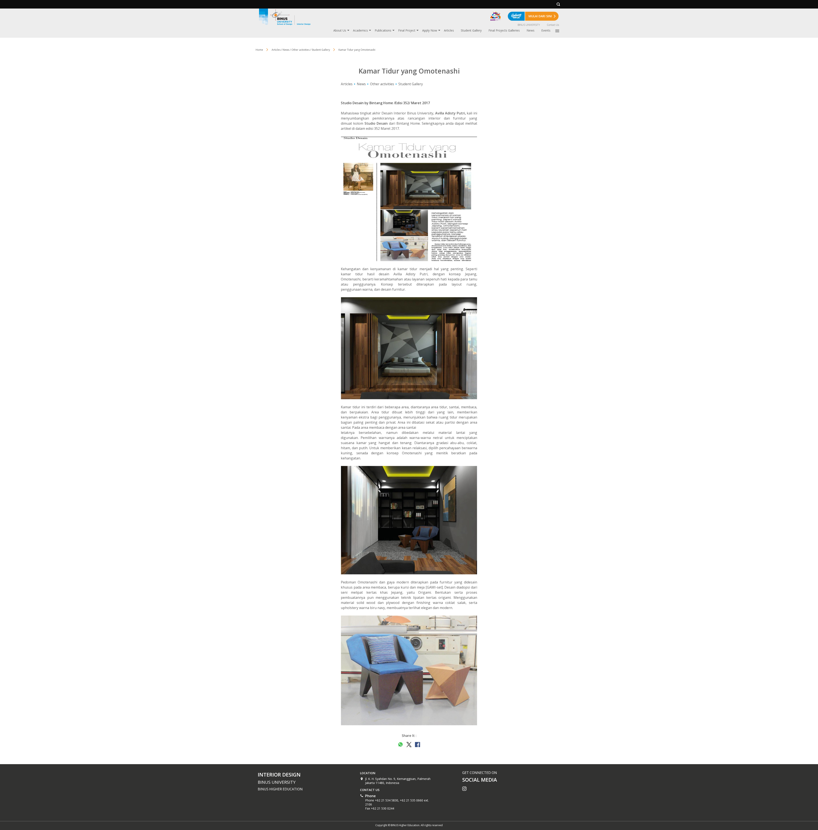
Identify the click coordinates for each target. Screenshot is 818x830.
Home (259, 50)
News (530, 30)
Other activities (382, 84)
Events (545, 30)
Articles (449, 30)
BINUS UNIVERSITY (529, 25)
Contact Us (553, 25)
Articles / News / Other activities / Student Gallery (301, 50)
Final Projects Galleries (504, 30)
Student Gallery (471, 30)
